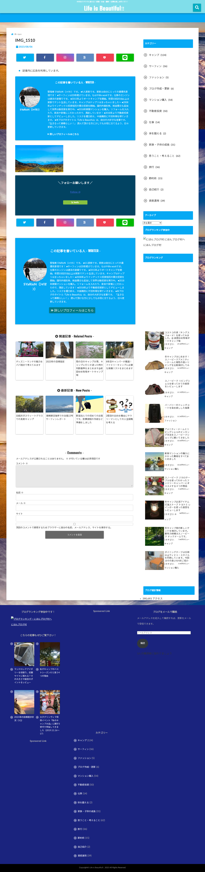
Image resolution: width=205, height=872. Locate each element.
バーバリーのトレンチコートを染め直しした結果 (177, 406)
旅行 (151, 167)
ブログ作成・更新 (159, 88)
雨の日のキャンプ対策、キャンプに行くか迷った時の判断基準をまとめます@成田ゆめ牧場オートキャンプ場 (89, 368)
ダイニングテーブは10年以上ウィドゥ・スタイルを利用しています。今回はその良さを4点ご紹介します (177, 556)
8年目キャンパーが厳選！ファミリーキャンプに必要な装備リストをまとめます (119, 365)
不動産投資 (155, 111)
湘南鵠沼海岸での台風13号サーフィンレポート (59, 417)
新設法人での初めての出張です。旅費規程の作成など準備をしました (89, 419)
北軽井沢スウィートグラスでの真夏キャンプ (29, 417)
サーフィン (155, 66)
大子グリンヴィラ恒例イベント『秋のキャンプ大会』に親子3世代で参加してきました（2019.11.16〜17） (50, 725)
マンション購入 (158, 100)
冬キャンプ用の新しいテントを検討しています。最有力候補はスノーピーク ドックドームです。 (177, 532)
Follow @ (75, 192)
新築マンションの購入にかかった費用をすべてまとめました (177, 456)
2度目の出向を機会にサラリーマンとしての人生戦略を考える (119, 419)
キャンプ (154, 55)
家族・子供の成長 (159, 144)
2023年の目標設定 (55, 362)
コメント (22, 464)
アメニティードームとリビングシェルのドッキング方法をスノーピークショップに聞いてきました (177, 433)
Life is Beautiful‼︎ (104, 8)
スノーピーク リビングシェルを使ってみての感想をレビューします (177, 384)
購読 (142, 643)
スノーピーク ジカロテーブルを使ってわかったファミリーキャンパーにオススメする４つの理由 (177, 482)
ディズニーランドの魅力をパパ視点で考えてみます (29, 363)
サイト (19, 514)
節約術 (153, 178)
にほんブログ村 (152, 245)
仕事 (151, 122)
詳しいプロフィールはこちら (64, 134)
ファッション (156, 77)
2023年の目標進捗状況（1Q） (24, 719)
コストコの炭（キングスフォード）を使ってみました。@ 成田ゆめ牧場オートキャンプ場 (177, 337)
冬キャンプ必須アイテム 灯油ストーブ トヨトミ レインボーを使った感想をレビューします (178, 506)
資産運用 (154, 201)
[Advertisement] (38, 779)
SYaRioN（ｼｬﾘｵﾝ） (30, 109)
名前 (19, 493)
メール (21, 503)
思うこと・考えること (162, 156)
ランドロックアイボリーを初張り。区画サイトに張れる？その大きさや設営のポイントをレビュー (23, 676)
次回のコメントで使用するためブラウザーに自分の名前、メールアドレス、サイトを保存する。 (64, 528)
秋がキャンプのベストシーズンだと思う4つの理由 (50, 672)
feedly (76, 202)
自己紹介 (154, 189)
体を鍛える (155, 133)
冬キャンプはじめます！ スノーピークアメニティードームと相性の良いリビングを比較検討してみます (177, 361)
